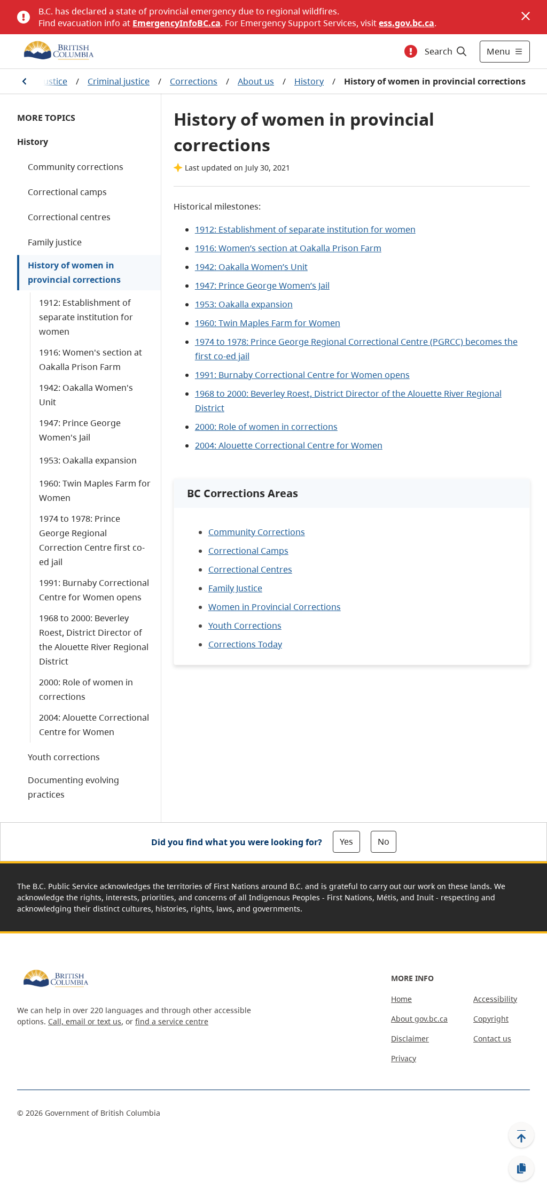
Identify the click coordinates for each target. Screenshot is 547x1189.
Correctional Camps (248, 551)
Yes (346, 841)
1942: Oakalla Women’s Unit (251, 267)
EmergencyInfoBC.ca (176, 23)
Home (401, 999)
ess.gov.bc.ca (406, 23)
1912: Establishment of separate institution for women (86, 317)
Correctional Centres (250, 569)
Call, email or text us (84, 1021)
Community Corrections (256, 532)
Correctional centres (69, 217)
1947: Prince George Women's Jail (80, 430)
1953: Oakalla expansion (88, 460)
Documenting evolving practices (73, 787)
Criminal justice (119, 81)
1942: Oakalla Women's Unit (86, 395)
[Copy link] (521, 1169)
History (309, 81)
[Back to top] (521, 1135)
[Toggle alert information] (410, 51)
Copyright (491, 1019)
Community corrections (75, 167)
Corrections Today (245, 644)
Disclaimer (410, 1038)
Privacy (403, 1058)
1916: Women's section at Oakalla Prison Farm (90, 359)
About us (256, 81)
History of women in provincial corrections (74, 272)
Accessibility (495, 999)
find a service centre (171, 1021)
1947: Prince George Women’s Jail (262, 285)
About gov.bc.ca (419, 1019)
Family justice (55, 242)
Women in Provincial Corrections (274, 607)
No (383, 841)
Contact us (492, 1038)
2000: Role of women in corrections (86, 689)
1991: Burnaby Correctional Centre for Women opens (94, 590)
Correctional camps (67, 192)
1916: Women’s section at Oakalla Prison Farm (288, 248)
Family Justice (235, 588)
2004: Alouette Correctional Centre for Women (94, 725)
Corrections (193, 81)
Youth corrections (64, 757)
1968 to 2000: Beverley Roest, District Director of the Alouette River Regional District (94, 639)
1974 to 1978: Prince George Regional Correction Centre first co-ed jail (92, 540)
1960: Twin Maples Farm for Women (95, 490)
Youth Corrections (245, 625)
